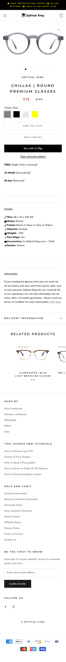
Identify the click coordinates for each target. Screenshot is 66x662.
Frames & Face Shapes (17, 457)
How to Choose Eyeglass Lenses (22, 474)
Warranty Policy (13, 505)
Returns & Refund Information (21, 499)
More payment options (33, 156)
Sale (6, 431)
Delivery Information (24, 318)
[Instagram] (13, 606)
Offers (7, 426)
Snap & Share (12, 516)
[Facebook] (5, 606)
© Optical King (33, 622)
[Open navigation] (5, 15)
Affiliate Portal (12, 522)
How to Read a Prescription (19, 462)
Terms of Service (13, 534)
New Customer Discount (18, 510)
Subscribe (17, 584)
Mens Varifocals (13, 408)
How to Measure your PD (18, 451)
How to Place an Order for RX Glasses (26, 468)
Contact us (10, 539)
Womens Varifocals (15, 414)
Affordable (10, 420)
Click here (55, 302)
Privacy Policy (12, 528)
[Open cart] (61, 15)
